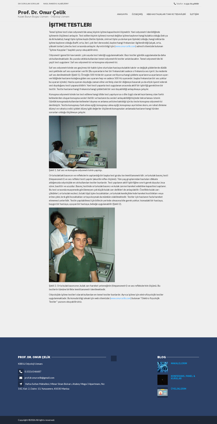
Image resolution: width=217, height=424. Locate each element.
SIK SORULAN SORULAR (28, 4)
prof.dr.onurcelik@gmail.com (39, 377)
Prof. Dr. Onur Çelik (42, 12)
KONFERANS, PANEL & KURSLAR (183, 377)
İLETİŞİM (194, 14)
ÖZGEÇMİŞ (137, 14)
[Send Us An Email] (114, 360)
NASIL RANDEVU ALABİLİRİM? (56, 4)
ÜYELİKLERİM (178, 389)
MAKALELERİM (179, 363)
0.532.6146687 (33, 371)
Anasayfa (122, 14)
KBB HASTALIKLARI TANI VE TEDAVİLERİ (166, 14)
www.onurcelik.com (125, 46)
